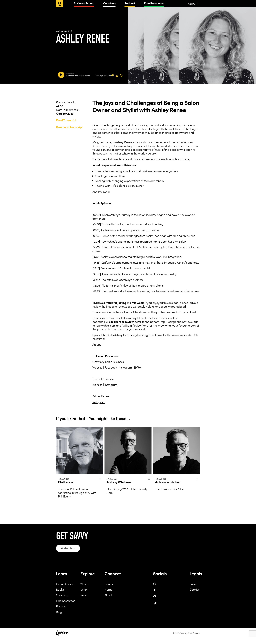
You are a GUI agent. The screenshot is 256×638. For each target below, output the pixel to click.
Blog (59, 612)
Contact (109, 584)
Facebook (110, 367)
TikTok (137, 367)
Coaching (109, 3)
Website (97, 367)
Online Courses (65, 584)
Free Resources (154, 3)
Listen (84, 589)
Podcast (129, 3)
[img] (121, 75)
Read (83, 595)
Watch (84, 584)
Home (108, 589)
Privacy (194, 584)
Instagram (125, 367)
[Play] (61, 74)
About (108, 595)
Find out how (68, 548)
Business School (84, 3)
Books (60, 589)
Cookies (195, 589)
